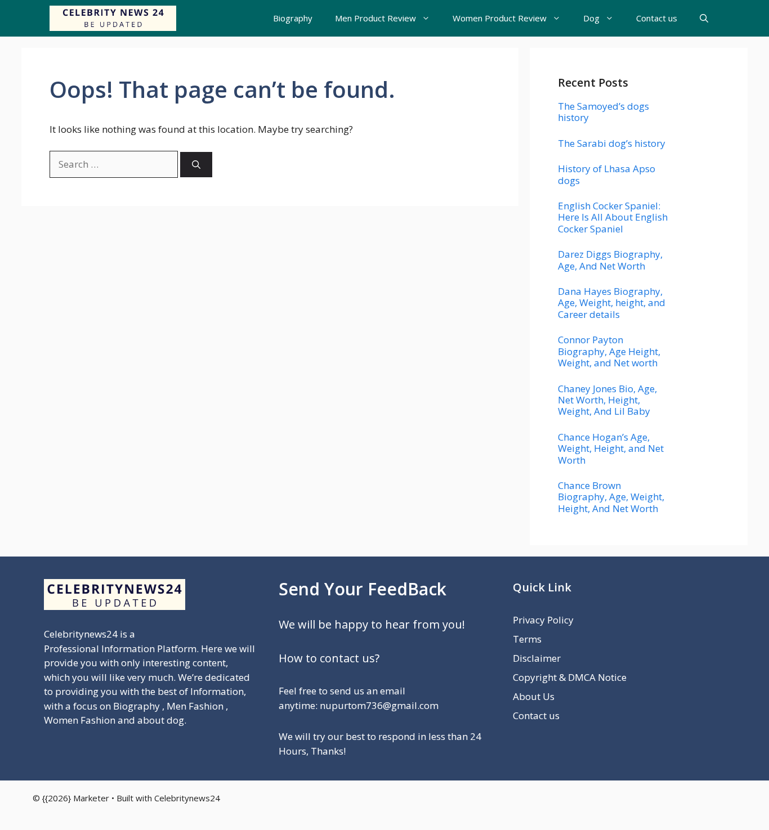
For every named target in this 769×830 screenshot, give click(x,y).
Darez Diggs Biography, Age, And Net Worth (610, 260)
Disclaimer (537, 658)
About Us (534, 696)
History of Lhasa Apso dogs (606, 174)
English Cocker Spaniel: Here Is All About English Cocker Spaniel (613, 217)
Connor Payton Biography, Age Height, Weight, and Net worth (609, 351)
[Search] (196, 164)
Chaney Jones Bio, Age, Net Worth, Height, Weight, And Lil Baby (607, 400)
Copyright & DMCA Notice (570, 677)
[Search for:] (115, 164)
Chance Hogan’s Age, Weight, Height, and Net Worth (611, 448)
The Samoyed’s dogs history (603, 112)
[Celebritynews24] (113, 18)
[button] (703, 18)
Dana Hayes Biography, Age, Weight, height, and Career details (611, 303)
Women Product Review (500, 18)
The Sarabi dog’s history (611, 143)
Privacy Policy (543, 619)
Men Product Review (375, 18)
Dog (591, 18)
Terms (527, 638)
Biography (292, 18)
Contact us (656, 18)
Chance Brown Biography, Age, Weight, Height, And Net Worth (611, 497)
